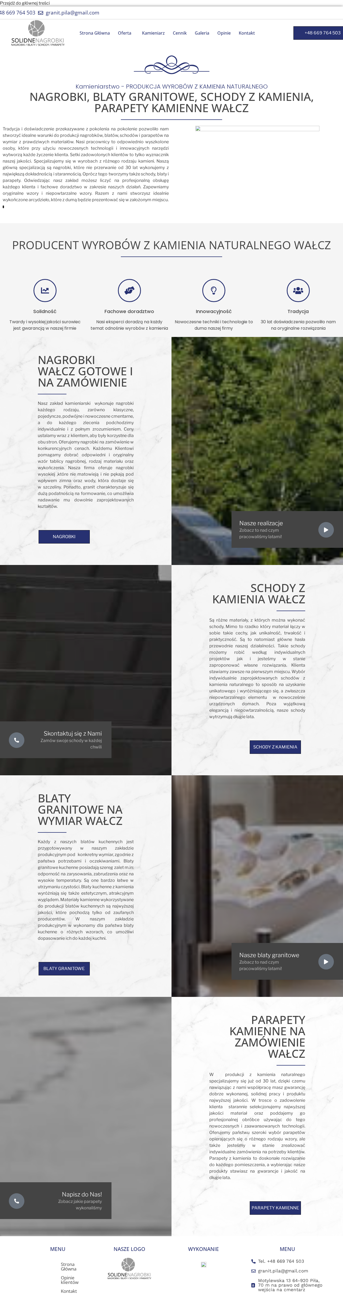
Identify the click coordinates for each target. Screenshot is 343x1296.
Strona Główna (95, 33)
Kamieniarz (153, 33)
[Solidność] (45, 290)
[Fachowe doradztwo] (129, 290)
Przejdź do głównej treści (25, 3)
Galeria (202, 33)
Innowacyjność (214, 311)
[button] (126, 33)
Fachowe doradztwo (129, 311)
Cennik (180, 33)
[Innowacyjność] (213, 290)
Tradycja (298, 311)
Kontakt (247, 33)
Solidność (45, 311)
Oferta (124, 33)
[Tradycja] (298, 290)
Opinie (224, 33)
